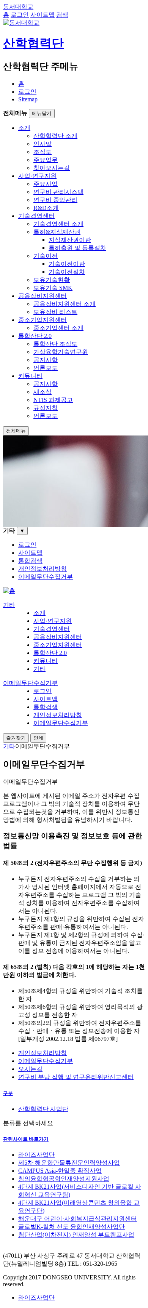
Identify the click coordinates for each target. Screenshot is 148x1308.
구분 (8, 1093)
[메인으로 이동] (9, 591)
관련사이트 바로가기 (26, 1139)
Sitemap (28, 99)
